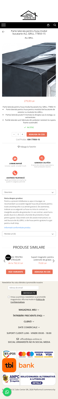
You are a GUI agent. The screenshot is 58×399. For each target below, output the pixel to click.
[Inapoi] (2, 32)
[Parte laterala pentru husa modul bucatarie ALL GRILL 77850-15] (29, 70)
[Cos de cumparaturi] (48, 25)
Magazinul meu (28, 309)
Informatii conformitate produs (17, 227)
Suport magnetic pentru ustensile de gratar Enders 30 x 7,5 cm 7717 (42, 258)
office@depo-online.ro (31, 339)
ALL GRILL (29, 38)
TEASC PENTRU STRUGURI (16, 258)
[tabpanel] (29, 70)
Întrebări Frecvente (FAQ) (28, 315)
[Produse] (3, 26)
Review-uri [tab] (10, 233)
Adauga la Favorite (28, 146)
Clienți (28, 321)
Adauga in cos (37, 134)
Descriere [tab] (8, 192)
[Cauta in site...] (55, 25)
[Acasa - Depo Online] (29, 15)
